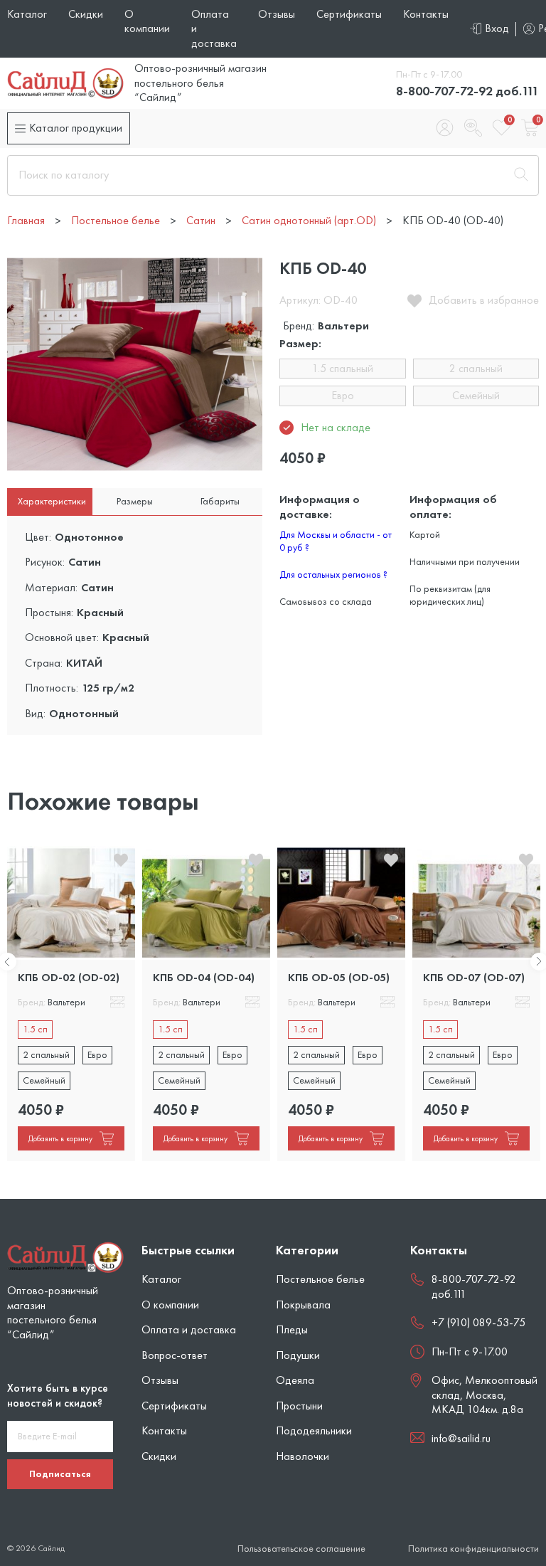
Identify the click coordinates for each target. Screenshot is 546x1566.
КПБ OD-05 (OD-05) (339, 977)
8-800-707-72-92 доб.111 (467, 91)
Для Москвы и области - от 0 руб (335, 541)
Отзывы (276, 13)
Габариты (220, 500)
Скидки (85, 13)
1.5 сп (35, 1028)
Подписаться (60, 1473)
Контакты (426, 13)
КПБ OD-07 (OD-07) (474, 977)
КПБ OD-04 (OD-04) (204, 977)
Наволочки (302, 1456)
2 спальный (476, 368)
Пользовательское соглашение (301, 1549)
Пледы (292, 1329)
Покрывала (303, 1304)
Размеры (135, 500)
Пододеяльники (314, 1430)
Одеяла (295, 1379)
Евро (342, 395)
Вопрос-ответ (174, 1355)
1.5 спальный (342, 368)
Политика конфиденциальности (473, 1549)
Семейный (476, 395)
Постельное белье (320, 1278)
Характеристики (52, 500)
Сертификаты (349, 13)
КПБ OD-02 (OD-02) (68, 977)
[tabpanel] (71, 1003)
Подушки (298, 1355)
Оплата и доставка (188, 1329)
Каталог (27, 13)
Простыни (299, 1405)
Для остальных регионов (333, 574)
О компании (147, 21)
